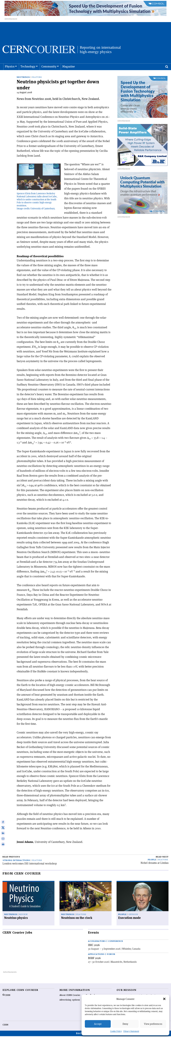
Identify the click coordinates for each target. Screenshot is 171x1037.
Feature (37, 77)
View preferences (153, 1023)
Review (23, 914)
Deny (125, 1023)
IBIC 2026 (94, 945)
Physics (10, 66)
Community (48, 66)
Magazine (68, 66)
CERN (5, 1024)
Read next (162, 857)
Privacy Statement (131, 1031)
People (152, 859)
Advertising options (69, 1000)
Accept (98, 1023)
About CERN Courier (69, 995)
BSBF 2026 (94, 958)
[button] (164, 999)
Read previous (11, 857)
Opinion (133, 914)
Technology (27, 66)
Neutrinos (23, 77)
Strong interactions (16, 860)
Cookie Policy (116, 1031)
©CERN (6, 995)
